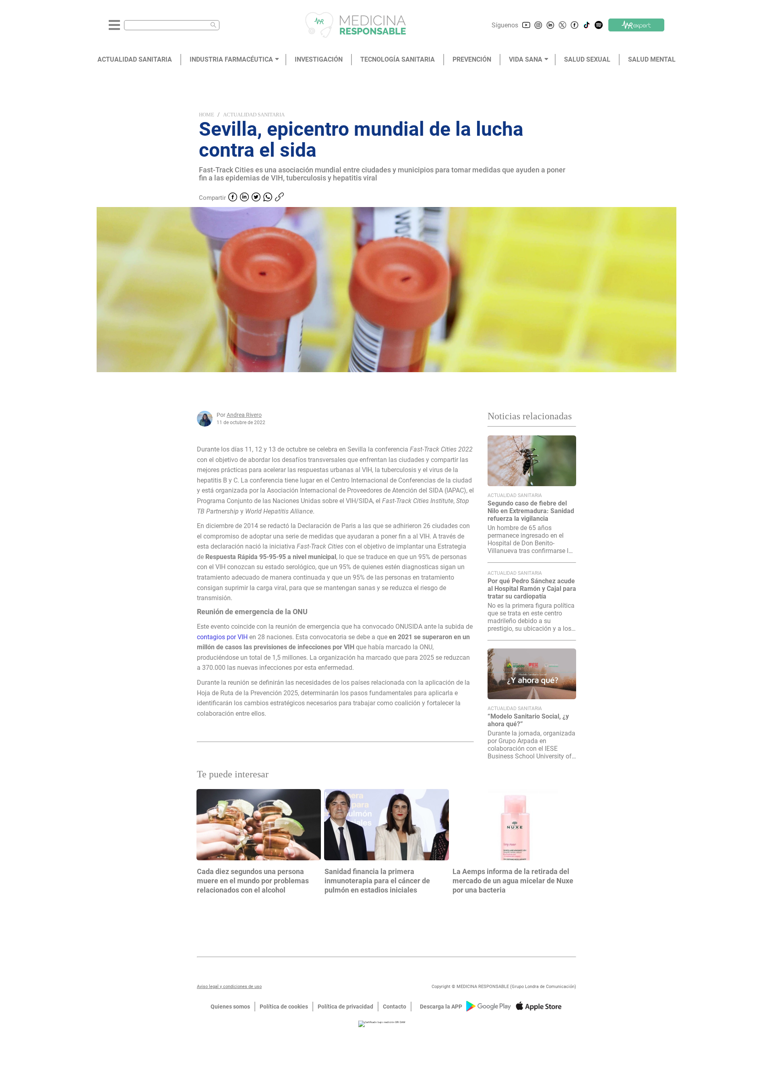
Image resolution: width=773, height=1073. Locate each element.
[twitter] (256, 198)
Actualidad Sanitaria (254, 115)
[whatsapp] (268, 198)
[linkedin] (244, 198)
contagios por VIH (222, 637)
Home (206, 115)
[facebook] (233, 198)
